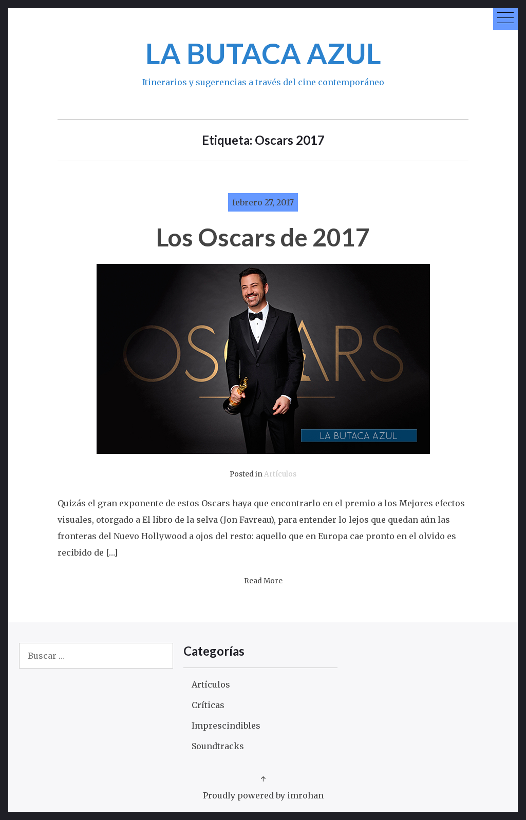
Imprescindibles (226, 725)
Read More (263, 581)
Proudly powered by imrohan (263, 795)
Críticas (208, 705)
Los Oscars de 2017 (263, 237)
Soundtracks (218, 746)
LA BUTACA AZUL (263, 53)
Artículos (280, 474)
